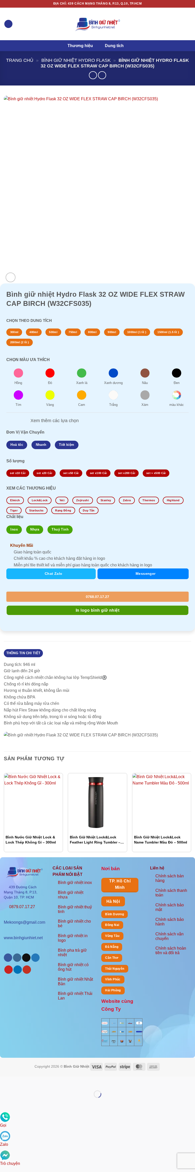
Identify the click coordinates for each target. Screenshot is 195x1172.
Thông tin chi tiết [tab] (23, 653)
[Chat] (5, 1155)
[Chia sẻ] (35, 1082)
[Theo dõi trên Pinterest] (8, 969)
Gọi (3, 1125)
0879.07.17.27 (22, 907)
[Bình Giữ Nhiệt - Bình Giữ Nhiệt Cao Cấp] (97, 24)
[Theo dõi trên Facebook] (8, 957)
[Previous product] (102, 75)
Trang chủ (19, 60)
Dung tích (114, 46)
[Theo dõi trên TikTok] (26, 957)
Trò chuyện (10, 1163)
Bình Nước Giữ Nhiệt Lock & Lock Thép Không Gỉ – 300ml (31, 839)
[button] (8, 24)
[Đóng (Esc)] (50, 1082)
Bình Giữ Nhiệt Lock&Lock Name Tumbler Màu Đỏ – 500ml (160, 839)
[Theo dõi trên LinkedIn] (17, 969)
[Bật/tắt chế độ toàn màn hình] (20, 1082)
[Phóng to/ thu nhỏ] (5, 1082)
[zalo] (5, 1136)
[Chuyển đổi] (22, 421)
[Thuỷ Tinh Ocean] (105, 1040)
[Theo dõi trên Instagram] (17, 957)
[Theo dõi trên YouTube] (27, 969)
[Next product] (93, 75)
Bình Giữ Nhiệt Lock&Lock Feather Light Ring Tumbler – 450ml (95, 840)
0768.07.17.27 (97, 597)
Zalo (4, 1144)
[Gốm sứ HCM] (122, 1032)
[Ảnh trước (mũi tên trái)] (5, 1103)
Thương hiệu (80, 46)
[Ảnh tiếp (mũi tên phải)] (20, 1103)
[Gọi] (5, 1116)
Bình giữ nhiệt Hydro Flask (76, 60)
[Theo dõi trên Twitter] (35, 957)
